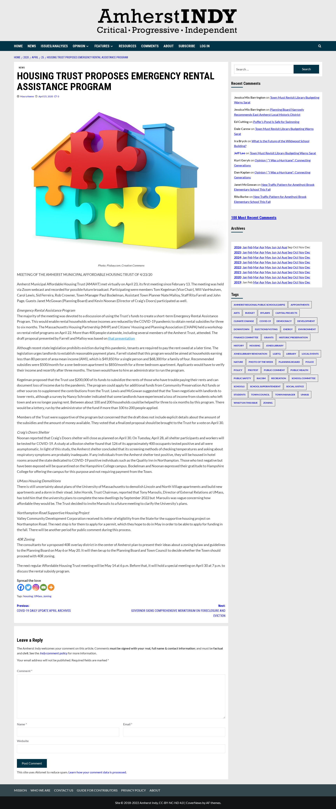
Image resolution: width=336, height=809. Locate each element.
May (268, 247)
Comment (24, 671)
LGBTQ (277, 353)
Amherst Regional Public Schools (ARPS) (259, 304)
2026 (237, 247)
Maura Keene (27, 96)
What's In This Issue (246, 402)
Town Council (260, 394)
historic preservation (293, 337)
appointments (300, 304)
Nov (301, 252)
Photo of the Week (261, 361)
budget (250, 312)
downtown (241, 329)
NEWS (32, 46)
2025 (237, 252)
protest (253, 370)
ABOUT (169, 46)
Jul (279, 247)
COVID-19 (265, 321)
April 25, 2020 (45, 96)
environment (307, 329)
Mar (256, 247)
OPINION (79, 46)
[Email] (43, 587)
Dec (307, 252)
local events (310, 353)
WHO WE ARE (40, 790)
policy (238, 370)
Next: (178, 611)
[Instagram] (35, 587)
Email (127, 724)
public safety (242, 378)
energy (288, 329)
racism (261, 378)
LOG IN (205, 46)
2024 (237, 257)
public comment (274, 370)
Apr (261, 247)
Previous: (44, 608)
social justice (295, 386)
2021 (237, 272)
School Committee (304, 378)
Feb (250, 247)
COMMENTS (150, 46)
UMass (38, 596)
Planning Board (289, 361)
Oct (295, 252)
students (239, 394)
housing (28, 596)
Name (22, 724)
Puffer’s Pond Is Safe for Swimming (276, 121)
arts (237, 312)
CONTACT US (63, 790)
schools (239, 386)
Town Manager (285, 394)
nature (238, 361)
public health (299, 370)
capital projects (286, 312)
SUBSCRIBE (186, 46)
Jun (274, 247)
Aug (284, 247)
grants (268, 337)
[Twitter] (28, 587)
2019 (237, 282)
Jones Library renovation (250, 353)
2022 (237, 267)
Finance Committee (246, 337)
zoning (47, 596)
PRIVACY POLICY (133, 790)
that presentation (121, 338)
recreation (278, 378)
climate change (244, 321)
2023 (237, 262)
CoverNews (194, 803)
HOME (18, 46)
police (309, 361)
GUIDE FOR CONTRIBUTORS (97, 790)
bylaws (265, 312)
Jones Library (275, 345)
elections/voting (266, 329)
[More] (51, 587)
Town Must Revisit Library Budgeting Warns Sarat (283, 153)
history (239, 345)
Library (291, 353)
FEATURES (101, 46)
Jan (244, 247)
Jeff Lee (239, 153)
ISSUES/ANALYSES (54, 46)
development (306, 321)
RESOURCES (127, 46)
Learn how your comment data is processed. (97, 772)
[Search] (319, 46)
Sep (290, 252)
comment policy (53, 653)
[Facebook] (20, 587)
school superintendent (265, 386)
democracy (284, 321)
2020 (237, 277)
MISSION (20, 790)
